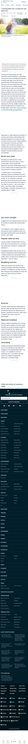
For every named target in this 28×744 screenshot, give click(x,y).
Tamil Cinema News (18, 473)
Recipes (15, 507)
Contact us (12, 693)
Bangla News (17, 629)
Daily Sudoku (4, 592)
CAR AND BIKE (4, 553)
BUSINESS (3, 523)
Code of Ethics (22, 698)
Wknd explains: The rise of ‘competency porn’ (20, 651)
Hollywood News (18, 471)
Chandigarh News (5, 449)
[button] (2, 2)
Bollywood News (4, 471)
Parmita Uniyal (5, 15)
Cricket (12, 5)
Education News (17, 496)
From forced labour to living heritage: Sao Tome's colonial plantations (20, 666)
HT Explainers (17, 634)
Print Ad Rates (13, 698)
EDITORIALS (3, 549)
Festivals (16, 505)
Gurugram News (17, 452)
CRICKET (3, 428)
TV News (16, 476)
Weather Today (13, 695)
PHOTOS (3, 527)
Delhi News (3, 452)
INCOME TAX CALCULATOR (7, 599)
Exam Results (4, 496)
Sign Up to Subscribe (14, 407)
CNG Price (3, 607)
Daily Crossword (17, 592)
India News (18, 5)
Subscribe (24, 1)
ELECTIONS (3, 579)
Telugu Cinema (17, 626)
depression (13, 74)
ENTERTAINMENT (5, 468)
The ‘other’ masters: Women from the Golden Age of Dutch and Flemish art (6, 659)
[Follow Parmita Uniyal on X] (10, 16)
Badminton (3, 563)
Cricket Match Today (18, 430)
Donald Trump (17, 605)
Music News (3, 473)
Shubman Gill (17, 433)
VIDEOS (2, 531)
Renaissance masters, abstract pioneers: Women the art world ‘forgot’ (20, 659)
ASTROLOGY (4, 482)
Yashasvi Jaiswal (4, 438)
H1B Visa (16, 607)
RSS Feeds (12, 700)
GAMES (2, 590)
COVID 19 (3, 586)
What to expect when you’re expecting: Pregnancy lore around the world (6, 652)
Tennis (15, 565)
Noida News (16, 459)
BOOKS (2, 571)
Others (2, 568)
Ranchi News (4, 464)
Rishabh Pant (17, 438)
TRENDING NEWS (5, 602)
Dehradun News (17, 449)
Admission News (4, 491)
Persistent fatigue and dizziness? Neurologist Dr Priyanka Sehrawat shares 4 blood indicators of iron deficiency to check (20, 644)
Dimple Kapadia (4, 612)
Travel (15, 510)
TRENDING (3, 520)
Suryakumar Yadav (18, 610)
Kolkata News (4, 457)
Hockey (2, 565)
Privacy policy (4, 695)
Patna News (3, 462)
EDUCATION (4, 488)
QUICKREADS (4, 582)
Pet (1, 512)
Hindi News (16, 631)
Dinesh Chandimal (5, 441)
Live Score (3, 433)
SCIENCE (3, 542)
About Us (3, 693)
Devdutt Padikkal (4, 435)
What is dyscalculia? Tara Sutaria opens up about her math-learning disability (20, 673)
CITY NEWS (3, 444)
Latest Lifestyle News (7, 639)
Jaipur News (16, 454)
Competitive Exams (5, 493)
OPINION (3, 545)
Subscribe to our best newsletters (14, 400)
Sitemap (2, 700)
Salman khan (3, 610)
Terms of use (22, 693)
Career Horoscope (5, 615)
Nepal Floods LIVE (5, 605)
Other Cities (16, 464)
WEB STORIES (4, 516)
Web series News (4, 478)
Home (2, 5)
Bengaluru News (4, 447)
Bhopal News (17, 447)
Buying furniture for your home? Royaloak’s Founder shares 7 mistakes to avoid (6, 666)
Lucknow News (17, 457)
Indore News (3, 454)
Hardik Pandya (17, 435)
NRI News (3, 634)
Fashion (2, 505)
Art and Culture (4, 502)
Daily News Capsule (5, 404)
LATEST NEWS (4, 417)
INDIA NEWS (4, 424)
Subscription (3, 698)
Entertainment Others (19, 478)
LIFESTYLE (3, 499)
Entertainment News (5, 629)
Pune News (16, 462)
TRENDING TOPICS (5, 619)
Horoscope (3, 485)
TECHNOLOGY (4, 556)
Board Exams (17, 491)
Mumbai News (4, 459)
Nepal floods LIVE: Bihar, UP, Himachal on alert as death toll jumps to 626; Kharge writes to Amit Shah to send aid (6, 685)
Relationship (3, 510)
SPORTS (3, 560)
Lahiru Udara (17, 441)
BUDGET (3, 534)
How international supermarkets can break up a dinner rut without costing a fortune (6, 673)
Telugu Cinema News (5, 476)
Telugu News (3, 631)
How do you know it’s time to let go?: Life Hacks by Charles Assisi (6, 643)
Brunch (15, 502)
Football (16, 563)
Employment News (18, 493)
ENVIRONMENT (4, 538)
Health (2, 507)
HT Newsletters (22, 695)
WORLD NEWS (4, 420)
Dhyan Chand (17, 612)
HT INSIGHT (3, 575)
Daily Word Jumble (5, 595)
